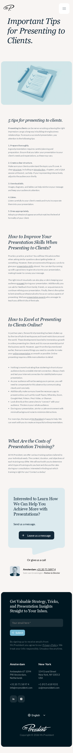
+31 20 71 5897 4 (46, 569)
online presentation (22, 353)
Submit (19, 632)
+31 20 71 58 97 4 (19, 684)
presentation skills (25, 266)
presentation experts (36, 297)
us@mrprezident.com (49, 687)
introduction (40, 169)
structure (17, 169)
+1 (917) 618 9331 (48, 684)
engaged (20, 283)
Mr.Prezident (37, 419)
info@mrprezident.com (21, 687)
